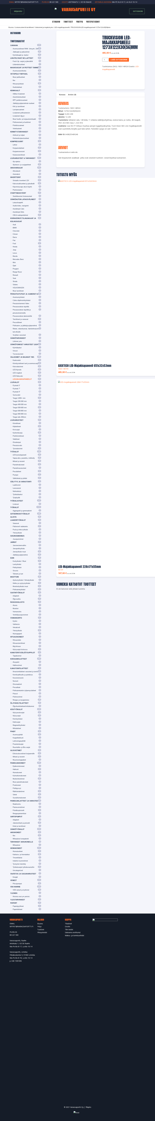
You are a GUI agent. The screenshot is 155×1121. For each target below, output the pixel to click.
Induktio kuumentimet (20, 861)
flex (14, 80)
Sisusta (15, 571)
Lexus (15, 253)
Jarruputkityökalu (19, 548)
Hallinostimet (17, 665)
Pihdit (13, 731)
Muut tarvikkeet (18, 291)
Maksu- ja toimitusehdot (74, 935)
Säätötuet (16, 439)
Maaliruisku (17, 804)
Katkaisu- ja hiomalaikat (21, 854)
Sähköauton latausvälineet (23, 199)
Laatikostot (16, 485)
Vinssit (15, 351)
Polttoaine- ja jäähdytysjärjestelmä (25, 325)
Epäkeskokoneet (18, 766)
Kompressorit (16, 141)
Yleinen (13, 893)
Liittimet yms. (17, 341)
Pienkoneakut (17, 190)
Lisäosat (16, 504)
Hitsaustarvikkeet (19, 643)
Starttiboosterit (18, 193)
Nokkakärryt (17, 491)
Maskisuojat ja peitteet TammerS (25, 68)
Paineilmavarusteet (19, 468)
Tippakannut (17, 656)
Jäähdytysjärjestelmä (20, 555)
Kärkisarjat (16, 722)
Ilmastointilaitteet (19, 668)
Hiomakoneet (17, 772)
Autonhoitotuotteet (19, 97)
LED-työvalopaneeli (19, 455)
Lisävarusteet (16, 420)
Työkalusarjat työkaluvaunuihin (23, 867)
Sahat (15, 794)
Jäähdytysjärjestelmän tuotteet (23, 103)
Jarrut (13, 542)
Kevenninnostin (18, 678)
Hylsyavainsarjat (18, 712)
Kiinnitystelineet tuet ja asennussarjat (26, 363)
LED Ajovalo (17, 370)
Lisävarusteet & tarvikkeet (24, 27)
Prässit (15, 694)
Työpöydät (16, 498)
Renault (15, 275)
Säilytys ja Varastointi (20, 482)
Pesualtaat (16, 687)
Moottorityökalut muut (20, 586)
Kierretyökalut (17, 719)
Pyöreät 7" (16, 389)
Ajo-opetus (16, 161)
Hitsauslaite (17, 640)
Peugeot (16, 269)
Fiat (14, 240)
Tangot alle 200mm (19, 417)
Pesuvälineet (17, 322)
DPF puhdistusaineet (20, 100)
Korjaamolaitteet (18, 148)
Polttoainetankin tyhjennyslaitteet (24, 690)
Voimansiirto (17, 612)
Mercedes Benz (18, 259)
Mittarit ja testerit (19, 461)
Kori (12, 558)
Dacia (15, 237)
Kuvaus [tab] (62, 94)
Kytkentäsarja (17, 433)
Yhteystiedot (93, 21)
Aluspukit (16, 662)
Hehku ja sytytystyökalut (21, 583)
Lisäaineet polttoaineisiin (21, 113)
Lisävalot (14, 382)
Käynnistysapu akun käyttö (22, 187)
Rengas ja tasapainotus (21, 700)
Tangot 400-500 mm (20, 404)
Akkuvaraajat (16, 168)
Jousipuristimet (18, 539)
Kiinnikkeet (16, 423)
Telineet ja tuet (18, 574)
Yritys (79, 21)
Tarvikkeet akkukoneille (21, 842)
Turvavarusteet (18, 354)
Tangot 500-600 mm (20, 407)
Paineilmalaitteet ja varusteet (24, 801)
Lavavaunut (17, 488)
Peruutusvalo (17, 445)
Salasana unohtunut (73, 932)
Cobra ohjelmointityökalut (21, 300)
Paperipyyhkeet (18, 906)
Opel (14, 266)
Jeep (14, 250)
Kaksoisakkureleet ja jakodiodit (24, 184)
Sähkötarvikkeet (18, 338)
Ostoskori (137, 11)
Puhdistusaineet (18, 125)
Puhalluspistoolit (18, 810)
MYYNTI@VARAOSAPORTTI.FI (21, 926)
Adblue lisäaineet (19, 94)
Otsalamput (17, 442)
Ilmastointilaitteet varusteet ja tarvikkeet (27, 671)
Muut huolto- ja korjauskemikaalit (24, 119)
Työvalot (14, 452)
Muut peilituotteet (19, 77)
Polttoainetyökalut (19, 589)
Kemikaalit (15, 90)
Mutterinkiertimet (18, 779)
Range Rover (17, 272)
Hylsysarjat (17, 716)
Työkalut (14, 507)
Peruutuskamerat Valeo (21, 303)
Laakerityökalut (18, 520)
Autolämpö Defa (18, 212)
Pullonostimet (17, 697)
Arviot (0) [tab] (72, 94)
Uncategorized (18, 870)
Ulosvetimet (16, 750)
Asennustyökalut (18, 297)
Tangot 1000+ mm (19, 398)
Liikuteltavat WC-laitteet (21, 58)
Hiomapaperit (17, 634)
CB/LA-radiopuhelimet (20, 215)
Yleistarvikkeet (17, 900)
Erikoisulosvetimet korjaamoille (24, 753)
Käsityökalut (16, 709)
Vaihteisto (16, 624)
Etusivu (56, 21)
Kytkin (15, 621)
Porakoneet (17, 785)
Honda (15, 247)
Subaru (15, 284)
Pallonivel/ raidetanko (20, 526)
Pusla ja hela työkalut (20, 530)
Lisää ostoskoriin (119, 59)
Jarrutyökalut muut (19, 552)
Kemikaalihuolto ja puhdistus (23, 675)
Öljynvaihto (17, 599)
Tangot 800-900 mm (20, 414)
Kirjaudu (18, 11)
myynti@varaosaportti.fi (26, 2)
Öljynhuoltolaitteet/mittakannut (23, 706)
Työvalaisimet (17, 448)
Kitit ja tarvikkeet (19, 106)
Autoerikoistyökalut (20, 514)
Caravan (14, 45)
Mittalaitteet (17, 728)
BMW (15, 228)
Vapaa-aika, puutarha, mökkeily (24, 458)
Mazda (15, 256)
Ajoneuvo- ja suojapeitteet (22, 165)
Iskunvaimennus (17, 536)
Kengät (15, 877)
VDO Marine (15, 887)
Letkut (15, 145)
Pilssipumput (17, 884)
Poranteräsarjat (18, 744)
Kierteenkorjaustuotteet (21, 138)
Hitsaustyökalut (18, 84)
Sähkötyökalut (17, 829)
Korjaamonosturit (19, 151)
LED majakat (17, 373)
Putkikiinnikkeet (18, 436)
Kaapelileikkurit (18, 738)
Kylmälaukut (17, 348)
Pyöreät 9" (16, 392)
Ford (14, 243)
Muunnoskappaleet (19, 760)
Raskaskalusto (17, 602)
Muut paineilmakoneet (20, 782)
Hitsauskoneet (17, 637)
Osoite (67, 926)
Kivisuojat (16, 430)
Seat (14, 278)
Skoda (15, 281)
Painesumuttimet (19, 807)
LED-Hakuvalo (18, 376)
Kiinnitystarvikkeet (19, 132)
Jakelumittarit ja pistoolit (21, 823)
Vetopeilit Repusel (19, 74)
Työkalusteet (16, 501)
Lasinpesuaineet (18, 110)
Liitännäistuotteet (19, 64)
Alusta (13, 517)
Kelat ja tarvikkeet (19, 826)
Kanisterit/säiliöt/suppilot (22, 653)
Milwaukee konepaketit (21, 839)
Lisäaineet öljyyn (18, 116)
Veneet (13, 880)
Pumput (15, 475)
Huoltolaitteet (17, 87)
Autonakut (16, 174)
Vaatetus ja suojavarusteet (23, 874)
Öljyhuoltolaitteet (19, 703)
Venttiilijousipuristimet (20, 615)
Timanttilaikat (17, 858)
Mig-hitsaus (17, 646)
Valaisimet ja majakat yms (44, 27)
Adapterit (16, 596)
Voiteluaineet (17, 128)
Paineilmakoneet (18, 465)
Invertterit (15, 177)
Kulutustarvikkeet (19, 155)
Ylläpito (88, 1107)
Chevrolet (16, 231)
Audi (14, 225)
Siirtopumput (16, 817)
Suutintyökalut (17, 593)
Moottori (14, 577)
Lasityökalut (17, 564)
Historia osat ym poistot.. (21, 896)
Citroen (15, 234)
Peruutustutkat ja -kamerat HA (24, 294)
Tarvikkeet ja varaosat (20, 319)
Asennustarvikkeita (19, 71)
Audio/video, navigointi (21, 206)
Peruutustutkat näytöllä (21, 307)
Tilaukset (68, 923)
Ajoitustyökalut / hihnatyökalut (23, 580)
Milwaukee (16, 845)
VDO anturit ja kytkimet (21, 890)
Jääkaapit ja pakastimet (21, 52)
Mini (14, 262)
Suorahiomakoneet (19, 798)
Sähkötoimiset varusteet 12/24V (24, 344)
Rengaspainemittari (19, 813)
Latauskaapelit (18, 202)
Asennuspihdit (18, 735)
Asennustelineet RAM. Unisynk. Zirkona (27, 49)
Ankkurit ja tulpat (19, 135)
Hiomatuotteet (18, 851)
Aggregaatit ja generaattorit (22, 511)
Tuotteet (68, 21)
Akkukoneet (15, 832)
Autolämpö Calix (18, 209)
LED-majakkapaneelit (62, 27)
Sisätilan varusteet (19, 335)
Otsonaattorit (17, 684)
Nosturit (15, 681)
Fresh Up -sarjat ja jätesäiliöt (23, 61)
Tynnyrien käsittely (19, 864)
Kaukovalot (17, 360)
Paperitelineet (17, 909)
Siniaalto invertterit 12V (21, 180)
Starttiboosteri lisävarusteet (22, 196)
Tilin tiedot (69, 929)
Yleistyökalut (17, 533)
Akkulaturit (16, 171)
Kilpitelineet (17, 426)
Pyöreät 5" (16, 385)
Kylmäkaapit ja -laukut (20, 55)
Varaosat (16, 523)
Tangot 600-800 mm (20, 411)
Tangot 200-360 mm (20, 401)
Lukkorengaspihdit (19, 741)
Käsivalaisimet (18, 366)
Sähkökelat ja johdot (20, 478)
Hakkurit (16, 769)
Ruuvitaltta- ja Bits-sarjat (21, 747)
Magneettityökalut (19, 725)
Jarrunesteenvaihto (19, 545)
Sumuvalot (16, 395)
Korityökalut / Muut (19, 561)
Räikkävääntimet (18, 791)
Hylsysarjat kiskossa (20, 649)
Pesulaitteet (17, 471)
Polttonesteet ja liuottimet (22, 122)
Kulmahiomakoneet (19, 776)
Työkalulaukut (17, 494)
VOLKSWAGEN (18, 288)
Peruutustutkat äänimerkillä (22, 316)
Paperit (13, 903)
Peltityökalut (17, 567)
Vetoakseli (16, 627)
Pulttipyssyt (17, 788)
